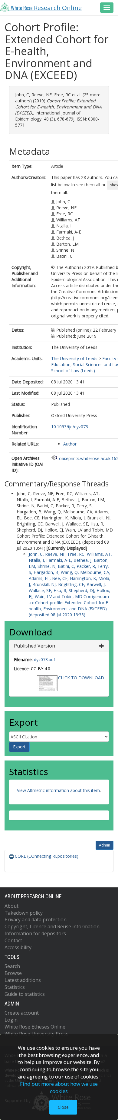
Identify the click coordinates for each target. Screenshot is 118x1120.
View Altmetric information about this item (58, 790)
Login (11, 1019)
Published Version (34, 645)
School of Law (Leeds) (73, 370)
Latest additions (23, 980)
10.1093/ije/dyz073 (69, 426)
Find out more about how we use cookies (59, 1087)
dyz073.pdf (44, 659)
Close (63, 1107)
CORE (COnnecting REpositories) (46, 856)
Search (12, 966)
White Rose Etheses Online (35, 1026)
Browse (13, 973)
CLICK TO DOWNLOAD (81, 678)
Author (70, 444)
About (11, 906)
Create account (22, 1012)
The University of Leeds (74, 358)
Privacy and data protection (36, 919)
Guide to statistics (25, 994)
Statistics (15, 987)
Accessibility (18, 947)
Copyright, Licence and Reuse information (52, 926)
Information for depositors (35, 933)
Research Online (46, 7)
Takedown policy (24, 913)
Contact (13, 940)
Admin (104, 845)
